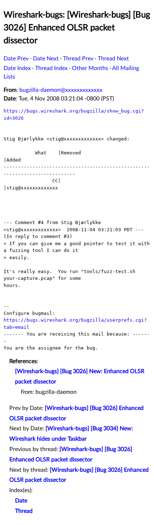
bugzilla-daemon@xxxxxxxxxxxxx (60, 90)
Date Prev (16, 58)
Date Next (46, 58)
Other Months (90, 68)
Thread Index (51, 68)
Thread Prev (78, 58)
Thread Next (113, 58)
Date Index (17, 68)
